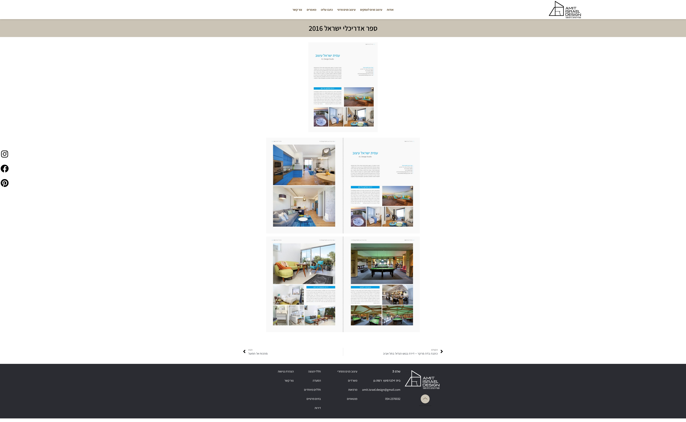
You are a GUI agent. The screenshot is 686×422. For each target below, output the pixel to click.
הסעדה (317, 380)
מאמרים (311, 10)
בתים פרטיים (314, 399)
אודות (390, 10)
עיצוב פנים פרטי (346, 10)
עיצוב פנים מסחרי (347, 371)
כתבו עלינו (327, 10)
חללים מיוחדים (312, 390)
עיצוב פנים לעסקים (371, 10)
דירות (318, 408)
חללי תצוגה (314, 371)
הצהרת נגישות (286, 371)
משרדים (352, 380)
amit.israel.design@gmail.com (381, 390)
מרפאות (352, 390)
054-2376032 (392, 399)
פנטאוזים (352, 399)
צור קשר (297, 10)
